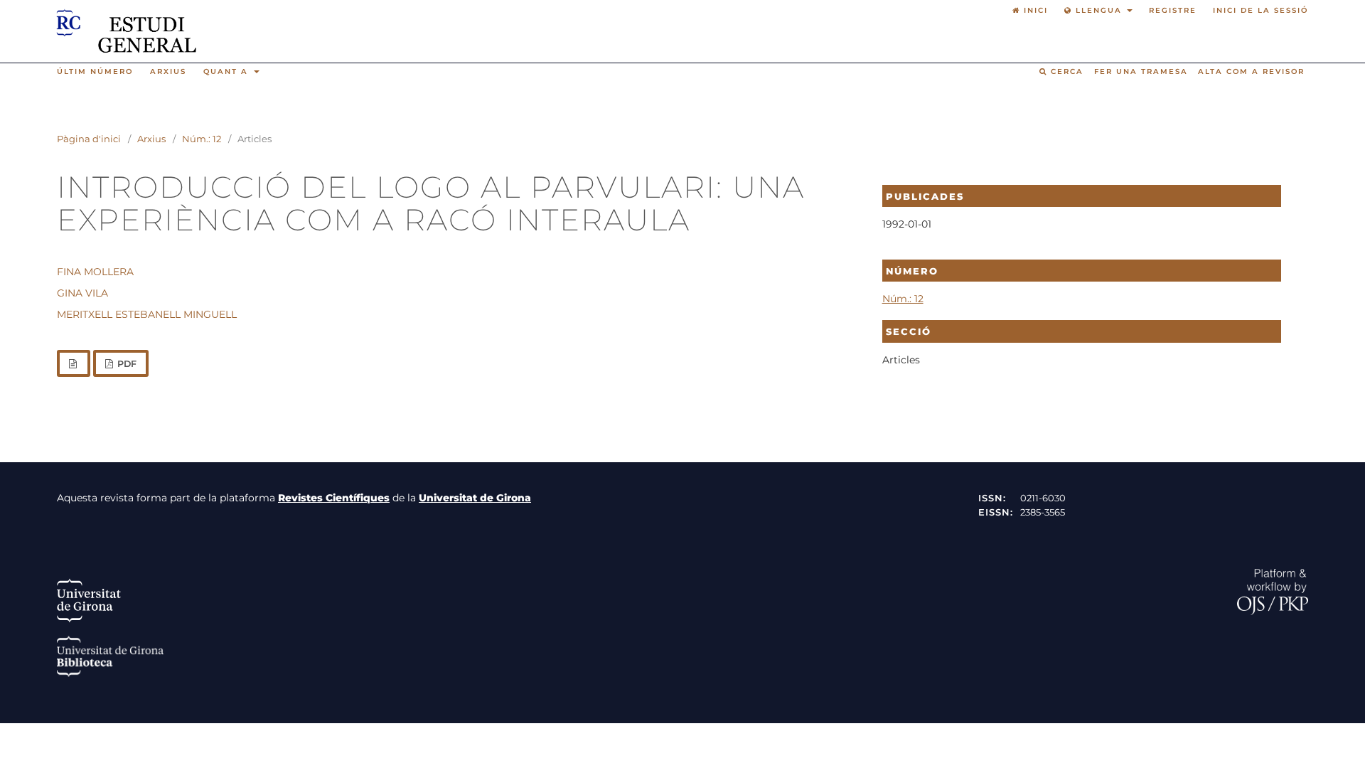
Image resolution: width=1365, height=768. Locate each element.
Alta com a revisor (1251, 71)
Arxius (168, 71)
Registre (1173, 10)
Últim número (95, 71)
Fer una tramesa (1141, 71)
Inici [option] (1034, 10)
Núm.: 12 (201, 138)
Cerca (1065, 71)
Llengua (1098, 10)
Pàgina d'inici (89, 138)
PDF (125, 363)
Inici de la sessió (1260, 10)
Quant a (227, 71)
